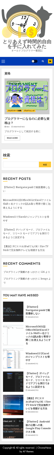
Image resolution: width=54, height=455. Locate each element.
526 (7, 127)
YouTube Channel (50, 61)
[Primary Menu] (3, 61)
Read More (12, 138)
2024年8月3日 (33, 412)
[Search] (42, 61)
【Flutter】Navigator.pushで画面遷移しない (38, 310)
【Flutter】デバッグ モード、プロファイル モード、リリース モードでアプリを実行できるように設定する (26, 233)
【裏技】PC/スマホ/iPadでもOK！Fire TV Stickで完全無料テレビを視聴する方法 (38, 403)
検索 (6, 155)
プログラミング (29, 110)
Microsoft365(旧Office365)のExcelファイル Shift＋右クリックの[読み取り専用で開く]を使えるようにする (27, 203)
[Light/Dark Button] (35, 61)
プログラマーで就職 (14, 110)
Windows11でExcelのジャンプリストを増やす (38, 357)
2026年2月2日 (33, 317)
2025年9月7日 (33, 364)
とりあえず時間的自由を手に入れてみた (27, 44)
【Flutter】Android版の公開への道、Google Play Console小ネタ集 (38, 426)
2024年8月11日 (33, 390)
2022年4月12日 (19, 127)
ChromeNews (44, 447)
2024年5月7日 (33, 435)
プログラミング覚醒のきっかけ (20, 272)
